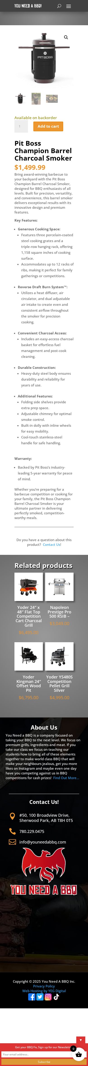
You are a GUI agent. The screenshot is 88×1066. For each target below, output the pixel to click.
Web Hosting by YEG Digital (44, 991)
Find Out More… (66, 778)
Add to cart (48, 126)
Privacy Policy (44, 986)
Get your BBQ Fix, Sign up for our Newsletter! (44, 1047)
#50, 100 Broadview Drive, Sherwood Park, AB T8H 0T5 (46, 817)
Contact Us (51, 544)
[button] (66, 37)
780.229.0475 (31, 831)
